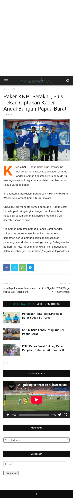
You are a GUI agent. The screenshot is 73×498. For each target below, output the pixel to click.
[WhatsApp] (22, 267)
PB (13, 88)
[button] (5, 80)
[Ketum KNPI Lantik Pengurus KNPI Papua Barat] (11, 334)
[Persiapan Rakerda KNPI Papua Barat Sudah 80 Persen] (11, 318)
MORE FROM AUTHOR (48, 304)
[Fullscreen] (65, 414)
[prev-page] (5, 363)
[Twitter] (14, 267)
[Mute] (59, 414)
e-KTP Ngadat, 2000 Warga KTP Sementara (54, 290)
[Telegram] (30, 267)
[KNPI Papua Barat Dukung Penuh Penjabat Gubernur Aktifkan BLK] (11, 350)
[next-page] (11, 363)
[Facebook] (6, 267)
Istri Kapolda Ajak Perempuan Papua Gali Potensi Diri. (19, 290)
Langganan (11, 473)
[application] (36, 399)
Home (6, 88)
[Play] (8, 414)
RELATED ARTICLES (23, 304)
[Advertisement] (36, 38)
